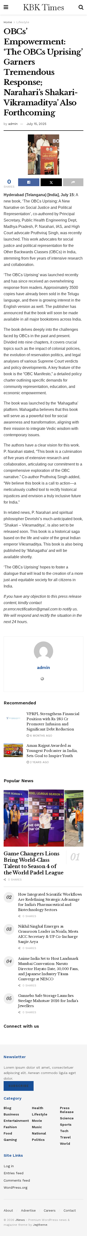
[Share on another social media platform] (73, 182)
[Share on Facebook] (28, 182)
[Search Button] (81, 7)
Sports (66, 1124)
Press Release (67, 1110)
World (65, 1143)
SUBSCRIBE (18, 1086)
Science (67, 1118)
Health (37, 1108)
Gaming (10, 1140)
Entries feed (13, 1173)
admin (13, 124)
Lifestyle (22, 22)
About (8, 1210)
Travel (65, 1137)
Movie (37, 1121)
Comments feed (17, 1180)
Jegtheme (40, 1224)
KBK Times (43, 7)
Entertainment (16, 1121)
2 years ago (39, 762)
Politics (38, 1140)
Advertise (28, 1210)
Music (37, 1127)
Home (8, 22)
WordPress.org (15, 1187)
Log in (9, 1166)
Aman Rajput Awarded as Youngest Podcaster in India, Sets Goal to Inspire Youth (52, 750)
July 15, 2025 (36, 124)
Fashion (10, 1127)
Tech (64, 1131)
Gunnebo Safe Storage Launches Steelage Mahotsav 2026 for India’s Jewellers (48, 1000)
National (39, 1133)
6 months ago (40, 735)
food (8, 1133)
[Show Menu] (6, 7)
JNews (20, 1220)
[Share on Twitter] (51, 182)
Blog (7, 1108)
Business (11, 1114)
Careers (50, 1210)
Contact (70, 1210)
